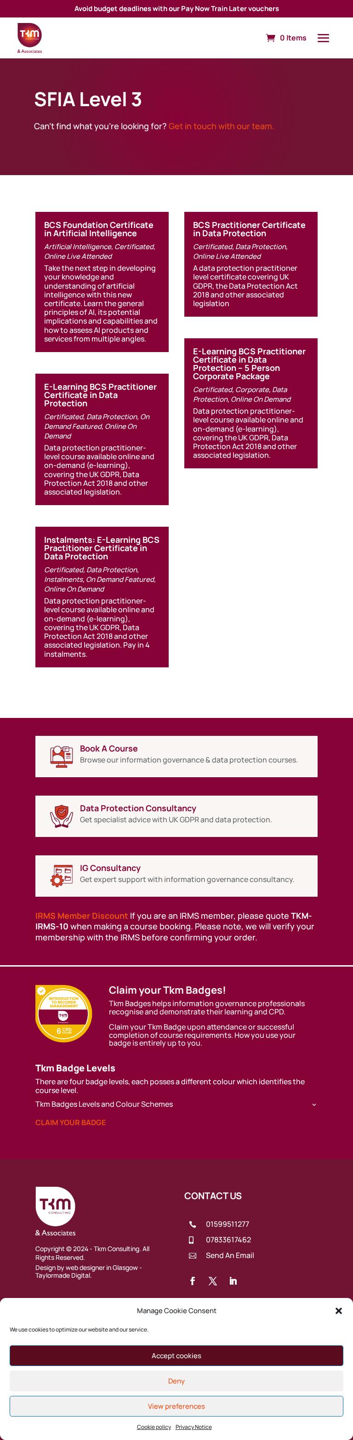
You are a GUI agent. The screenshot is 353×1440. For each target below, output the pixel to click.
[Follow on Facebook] (192, 1281)
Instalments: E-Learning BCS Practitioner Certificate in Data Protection (101, 548)
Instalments (63, 579)
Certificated (134, 246)
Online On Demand (74, 589)
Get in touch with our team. (221, 125)
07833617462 (228, 1240)
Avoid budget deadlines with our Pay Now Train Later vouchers (176, 8)
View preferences (176, 1406)
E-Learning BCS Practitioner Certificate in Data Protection (100, 395)
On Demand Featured (96, 421)
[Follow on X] (213, 1281)
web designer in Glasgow (102, 1267)
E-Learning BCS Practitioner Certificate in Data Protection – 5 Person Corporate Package (249, 363)
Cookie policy (154, 1427)
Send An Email (230, 1255)
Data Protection (111, 416)
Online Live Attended (78, 256)
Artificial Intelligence (77, 246)
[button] (338, 1310)
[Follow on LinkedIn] (233, 1281)
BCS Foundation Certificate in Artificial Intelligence (99, 229)
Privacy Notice (194, 1427)
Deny (176, 1381)
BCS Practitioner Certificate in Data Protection (249, 229)
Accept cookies (176, 1355)
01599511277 (227, 1224)
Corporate (252, 389)
